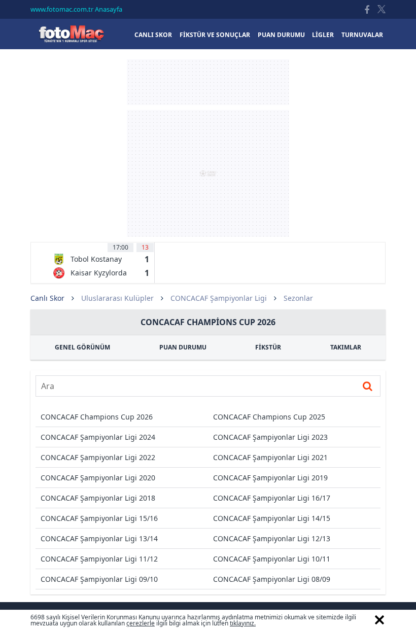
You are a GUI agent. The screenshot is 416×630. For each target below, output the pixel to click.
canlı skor (153, 34)
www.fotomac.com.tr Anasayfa (76, 9)
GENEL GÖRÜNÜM (82, 347)
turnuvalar (362, 34)
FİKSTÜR (268, 347)
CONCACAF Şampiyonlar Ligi (218, 298)
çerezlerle (140, 623)
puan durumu (281, 34)
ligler (323, 34)
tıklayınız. (243, 623)
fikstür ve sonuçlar (215, 34)
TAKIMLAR (345, 347)
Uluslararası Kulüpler (117, 298)
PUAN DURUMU (182, 347)
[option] (101, 262)
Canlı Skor (71, 33)
